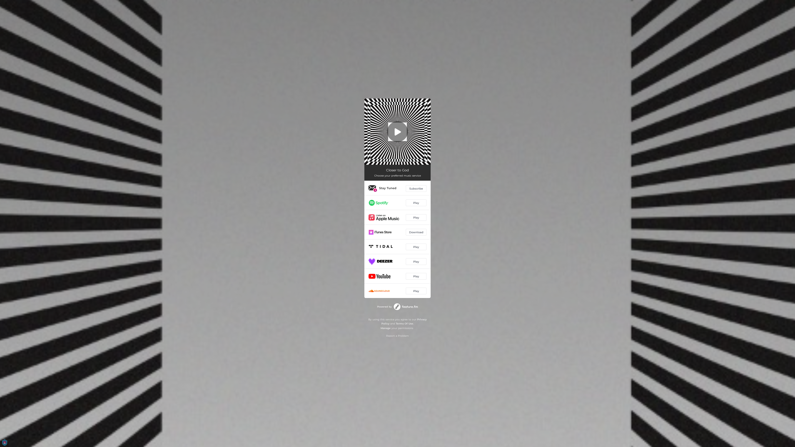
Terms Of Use (404, 323)
